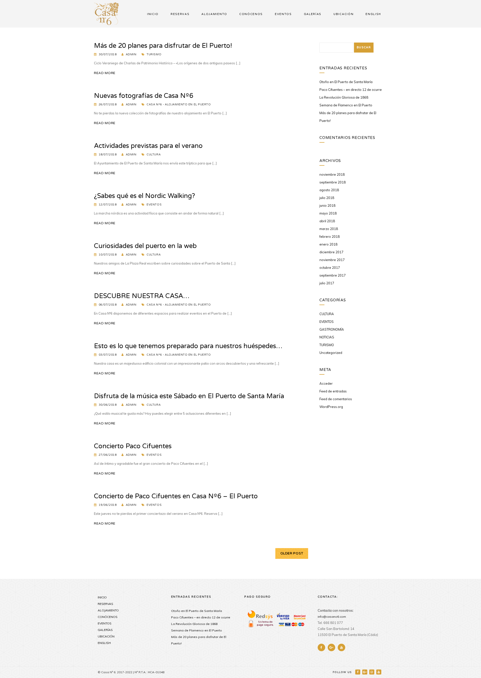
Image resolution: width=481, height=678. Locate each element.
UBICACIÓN (343, 14)
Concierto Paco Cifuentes (133, 446)
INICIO (153, 14)
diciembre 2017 (331, 252)
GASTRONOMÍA (331, 329)
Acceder (326, 383)
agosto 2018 (329, 190)
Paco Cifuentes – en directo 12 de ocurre (350, 90)
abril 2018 (327, 221)
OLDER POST (291, 553)
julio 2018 (326, 198)
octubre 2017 (329, 268)
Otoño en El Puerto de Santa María (346, 82)
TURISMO (154, 54)
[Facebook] (358, 672)
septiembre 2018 (332, 182)
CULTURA (154, 154)
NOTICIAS (326, 337)
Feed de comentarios (335, 399)
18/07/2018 (108, 154)
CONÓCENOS (251, 14)
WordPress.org (331, 407)
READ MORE (104, 73)
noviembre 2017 (332, 260)
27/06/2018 (108, 455)
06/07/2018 (108, 304)
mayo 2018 (328, 213)
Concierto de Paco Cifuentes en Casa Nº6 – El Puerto (176, 496)
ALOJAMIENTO (214, 14)
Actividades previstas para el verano (148, 146)
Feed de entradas (333, 391)
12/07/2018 (108, 204)
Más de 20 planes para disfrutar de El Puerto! (163, 46)
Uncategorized (330, 353)
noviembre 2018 (332, 174)
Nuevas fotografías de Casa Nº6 (143, 96)
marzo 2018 (328, 229)
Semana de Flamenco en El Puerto (345, 105)
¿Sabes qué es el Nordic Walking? (144, 196)
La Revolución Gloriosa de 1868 (343, 97)
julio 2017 (326, 283)
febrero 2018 (329, 237)
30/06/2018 (108, 404)
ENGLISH (373, 14)
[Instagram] (372, 672)
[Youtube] (379, 672)
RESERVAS (180, 14)
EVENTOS (283, 14)
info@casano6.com (332, 616)
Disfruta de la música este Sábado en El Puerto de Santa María (189, 396)
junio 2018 (327, 205)
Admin (131, 54)
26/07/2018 (108, 104)
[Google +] (365, 672)
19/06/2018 (108, 505)
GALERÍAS (312, 14)
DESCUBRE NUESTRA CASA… (141, 296)
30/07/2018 (108, 54)
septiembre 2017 (332, 275)
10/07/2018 (108, 254)
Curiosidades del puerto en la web (145, 246)
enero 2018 (328, 244)
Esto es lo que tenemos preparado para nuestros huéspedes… (188, 346)
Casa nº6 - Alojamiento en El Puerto (179, 104)
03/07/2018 (108, 354)
